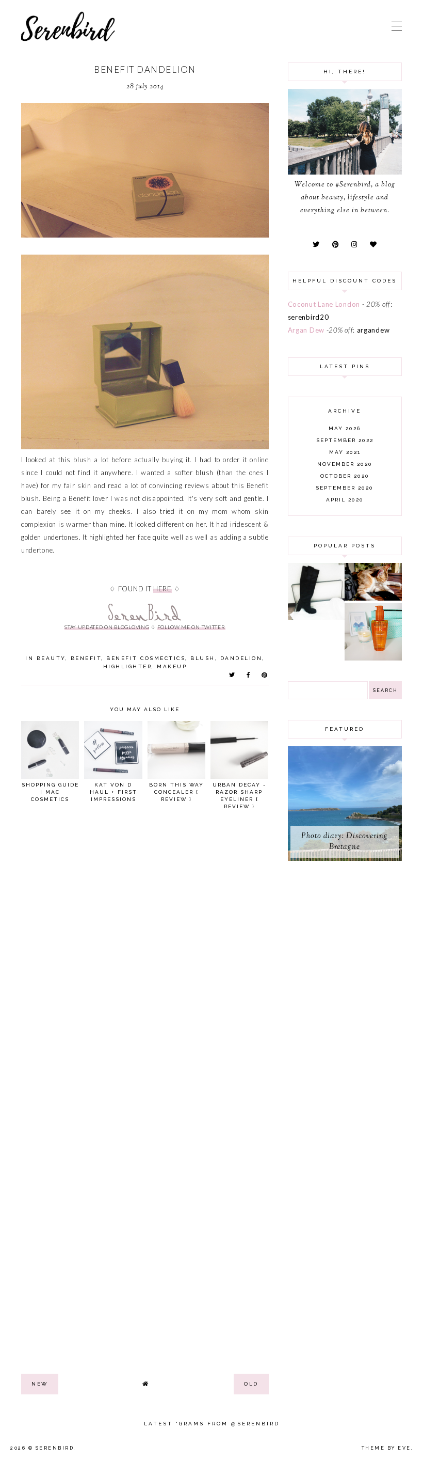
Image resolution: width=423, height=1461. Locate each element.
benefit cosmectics (145, 658)
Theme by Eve (386, 1448)
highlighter (127, 666)
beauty (51, 658)
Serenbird (55, 1448)
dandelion (241, 658)
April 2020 (345, 499)
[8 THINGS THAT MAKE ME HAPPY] (373, 598)
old (251, 1384)
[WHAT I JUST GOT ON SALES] (316, 618)
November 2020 (344, 464)
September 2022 (344, 440)
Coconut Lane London (324, 304)
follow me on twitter (191, 627)
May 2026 (345, 428)
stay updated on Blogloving (106, 627)
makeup (172, 666)
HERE (162, 589)
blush (202, 658)
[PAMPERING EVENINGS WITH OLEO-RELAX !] (373, 658)
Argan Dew (306, 330)
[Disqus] (145, 960)
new (39, 1384)
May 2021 (345, 452)
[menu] (397, 26)
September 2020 (344, 488)
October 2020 (344, 476)
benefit (86, 658)
